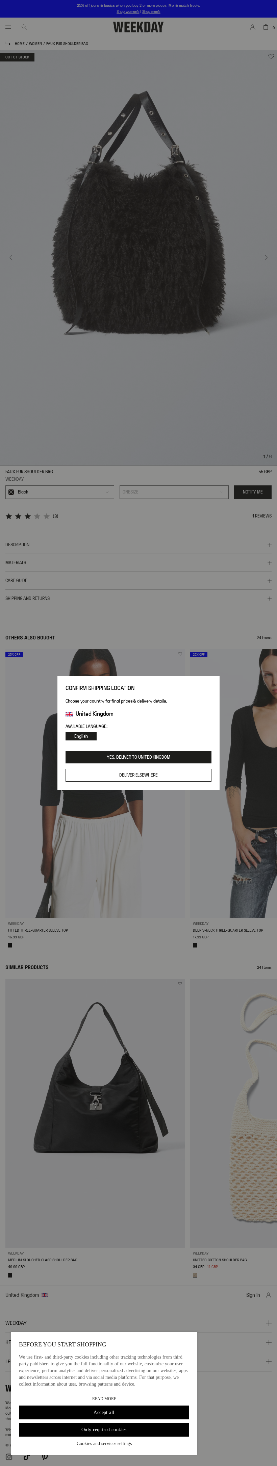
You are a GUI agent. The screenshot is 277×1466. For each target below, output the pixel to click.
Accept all (104, 1412)
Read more (104, 1398)
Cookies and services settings (104, 1443)
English (81, 736)
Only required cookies (104, 1429)
